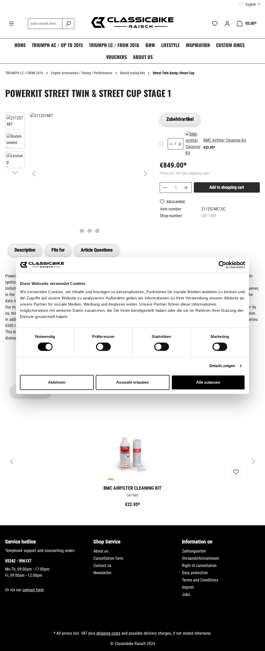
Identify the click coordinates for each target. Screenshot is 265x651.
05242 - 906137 (18, 560)
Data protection (195, 572)
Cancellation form (108, 558)
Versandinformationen (200, 558)
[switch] (103, 347)
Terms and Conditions (200, 580)
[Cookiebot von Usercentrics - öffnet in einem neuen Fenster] (222, 265)
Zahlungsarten (194, 551)
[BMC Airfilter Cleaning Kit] (193, 143)
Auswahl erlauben (132, 382)
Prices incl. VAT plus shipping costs (184, 173)
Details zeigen (222, 366)
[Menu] (11, 23)
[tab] (25, 250)
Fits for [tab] (58, 250)
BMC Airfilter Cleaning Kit (224, 140)
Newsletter (102, 572)
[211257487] (89, 116)
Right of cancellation (199, 565)
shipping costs (108, 633)
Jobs (186, 594)
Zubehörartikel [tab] (180, 119)
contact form (33, 589)
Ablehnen (56, 382)
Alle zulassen (208, 382)
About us (100, 551)
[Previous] (34, 173)
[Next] (145, 173)
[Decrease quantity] (165, 187)
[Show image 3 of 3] (97, 231)
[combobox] (45, 23)
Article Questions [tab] (97, 250)
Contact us (102, 565)
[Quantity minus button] (171, 143)
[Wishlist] (215, 23)
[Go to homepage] (132, 22)
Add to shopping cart (226, 187)
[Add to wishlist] (236, 472)
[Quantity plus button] (180, 143)
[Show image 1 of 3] (82, 231)
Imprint (188, 587)
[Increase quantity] (186, 187)
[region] (77, 173)
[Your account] (227, 23)
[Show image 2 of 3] (89, 231)
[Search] (68, 23)
